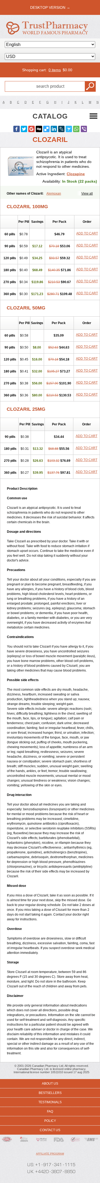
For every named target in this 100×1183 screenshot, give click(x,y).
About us (50, 1083)
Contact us (50, 1130)
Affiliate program (50, 1153)
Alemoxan (53, 193)
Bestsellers (50, 1093)
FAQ (50, 1111)
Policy (50, 1121)
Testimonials (50, 1102)
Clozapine (76, 174)
